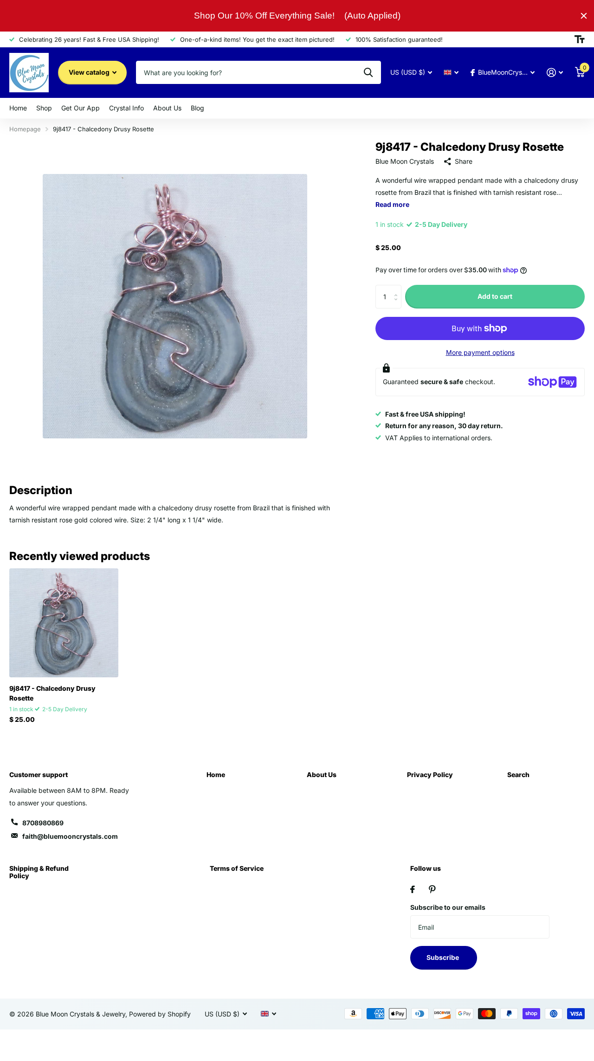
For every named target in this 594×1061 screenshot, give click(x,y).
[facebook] (412, 889)
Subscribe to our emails (447, 907)
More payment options (480, 352)
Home (18, 108)
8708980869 (43, 823)
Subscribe (443, 957)
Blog (197, 108)
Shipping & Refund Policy (39, 872)
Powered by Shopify (160, 1014)
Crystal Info (126, 108)
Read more (392, 204)
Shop (44, 108)
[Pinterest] (432, 889)
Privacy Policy (430, 774)
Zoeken (368, 72)
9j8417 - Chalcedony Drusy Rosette (52, 693)
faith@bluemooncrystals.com (70, 836)
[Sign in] (554, 72)
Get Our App (80, 108)
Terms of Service (237, 868)
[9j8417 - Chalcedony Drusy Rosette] (63, 622)
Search (518, 774)
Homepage (25, 129)
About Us (167, 108)
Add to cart (495, 296)
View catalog (90, 72)
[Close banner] (583, 15)
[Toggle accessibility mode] (580, 39)
